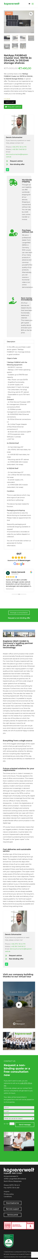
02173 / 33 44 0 (14, 1185)
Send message (25, 1125)
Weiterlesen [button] (6, 589)
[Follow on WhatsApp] (7, 169)
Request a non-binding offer (19, 618)
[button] (31, 13)
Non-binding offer (17, 164)
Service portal (12, 1215)
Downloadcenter (12, 1203)
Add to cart (9, 102)
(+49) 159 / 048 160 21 (18, 149)
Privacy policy (9, 1194)
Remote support (12, 1209)
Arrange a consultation (19, 613)
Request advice (14, 107)
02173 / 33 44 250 (13, 1188)
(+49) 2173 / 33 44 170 (18, 147)
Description (11, 341)
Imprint (6, 1191)
